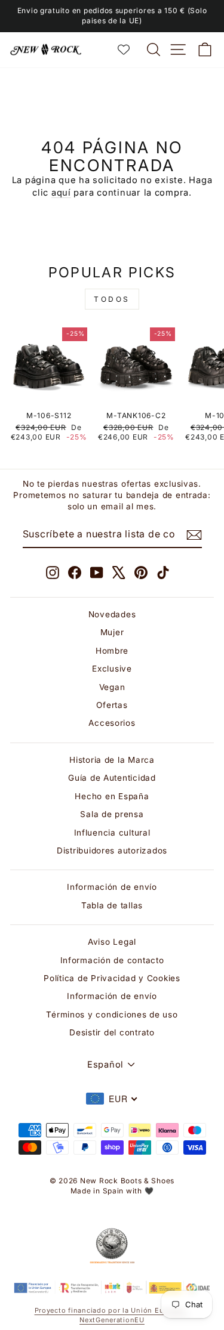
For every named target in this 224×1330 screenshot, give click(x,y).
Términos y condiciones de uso (111, 1014)
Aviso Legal (112, 942)
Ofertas (111, 705)
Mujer (112, 632)
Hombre (112, 650)
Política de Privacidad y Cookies (112, 978)
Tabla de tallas (112, 905)
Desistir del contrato (111, 1032)
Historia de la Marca (112, 760)
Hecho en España (112, 796)
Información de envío (112, 887)
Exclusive (112, 668)
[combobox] (112, 1099)
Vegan (112, 687)
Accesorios (111, 723)
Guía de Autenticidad (112, 777)
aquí (61, 192)
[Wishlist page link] (130, 49)
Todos (112, 299)
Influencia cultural (112, 832)
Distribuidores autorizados (112, 850)
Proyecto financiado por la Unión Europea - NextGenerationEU (112, 1314)
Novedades (112, 614)
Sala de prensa (111, 814)
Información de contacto (112, 960)
